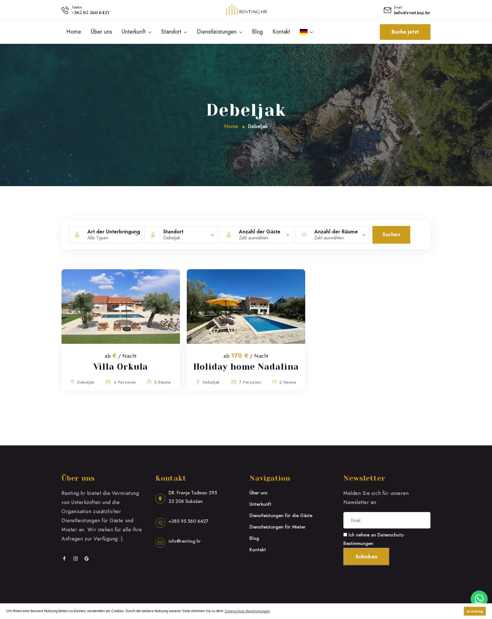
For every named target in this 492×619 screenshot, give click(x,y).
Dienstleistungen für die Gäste (280, 515)
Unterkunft (134, 32)
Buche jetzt (405, 32)
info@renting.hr (412, 12)
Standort (171, 32)
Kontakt (281, 32)
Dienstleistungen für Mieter (277, 527)
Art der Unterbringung (113, 231)
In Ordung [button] (475, 611)
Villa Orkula (120, 367)
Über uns (101, 32)
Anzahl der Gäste (259, 231)
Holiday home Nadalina (246, 367)
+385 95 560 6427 (91, 12)
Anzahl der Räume (336, 231)
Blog (257, 32)
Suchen (391, 234)
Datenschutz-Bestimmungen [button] (247, 611)
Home (73, 32)
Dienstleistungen (217, 32)
